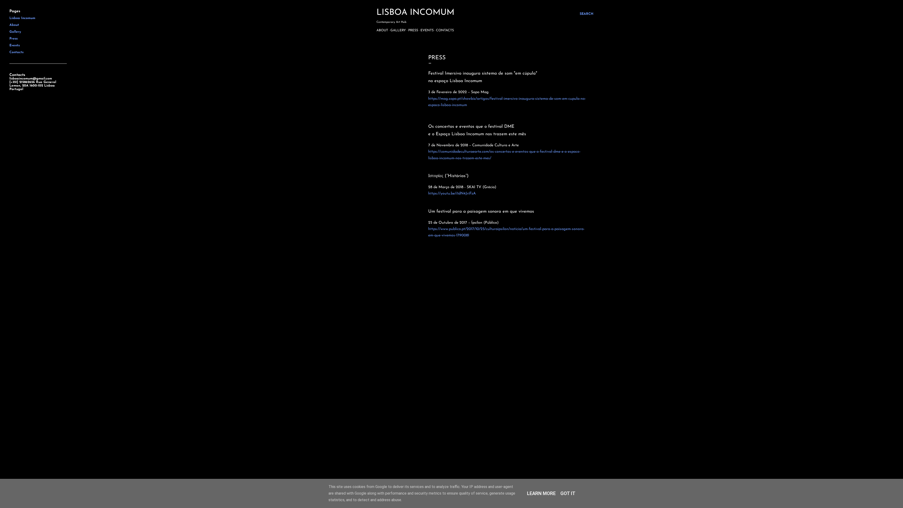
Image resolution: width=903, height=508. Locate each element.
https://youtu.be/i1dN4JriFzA (452, 193)
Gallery (398, 30)
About (382, 30)
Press (413, 30)
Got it (567, 493)
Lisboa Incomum (415, 12)
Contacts (445, 30)
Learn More (541, 493)
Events (427, 30)
